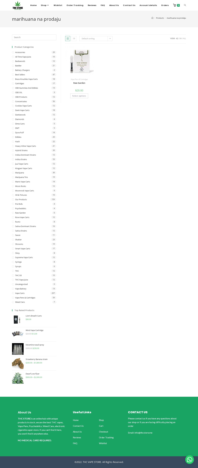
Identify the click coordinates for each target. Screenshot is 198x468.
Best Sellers (20, 74)
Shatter (18, 239)
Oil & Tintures (21, 195)
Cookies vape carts (23, 105)
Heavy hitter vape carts (25, 146)
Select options (79, 96)
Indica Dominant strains (25, 155)
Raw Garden (79, 83)
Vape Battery (20, 288)
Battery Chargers (22, 70)
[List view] (74, 38)
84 (181, 38)
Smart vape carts (22, 248)
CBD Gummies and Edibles (26, 88)
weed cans (20, 302)
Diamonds (19, 119)
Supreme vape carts (24, 257)
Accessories (20, 52)
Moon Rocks (20, 186)
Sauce (17, 235)
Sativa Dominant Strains (25, 226)
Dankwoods (20, 114)
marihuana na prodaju (176, 18)
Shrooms (19, 244)
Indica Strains (21, 159)
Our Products (21, 199)
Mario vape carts (22, 181)
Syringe (18, 262)
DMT (17, 128)
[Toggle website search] (185, 5)
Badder (18, 65)
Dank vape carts (22, 110)
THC (17, 271)
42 (177, 38)
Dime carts (20, 123)
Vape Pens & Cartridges (79, 79)
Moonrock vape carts (24, 190)
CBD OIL (18, 92)
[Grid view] (67, 38)
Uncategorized (21, 284)
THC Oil (18, 275)
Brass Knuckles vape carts (26, 79)
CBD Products (21, 97)
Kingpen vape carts (23, 168)
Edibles (18, 137)
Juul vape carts (21, 164)
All (184, 38)
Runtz (17, 221)
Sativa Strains (21, 230)
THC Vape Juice (21, 279)
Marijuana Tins (21, 177)
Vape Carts (19, 293)
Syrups (18, 266)
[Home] (152, 18)
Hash (17, 141)
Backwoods (20, 61)
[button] (189, 459)
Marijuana (19, 172)
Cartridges (19, 83)
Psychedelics (20, 208)
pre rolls (19, 204)
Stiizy (17, 253)
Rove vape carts (22, 217)
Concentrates (21, 101)
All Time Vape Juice (23, 56)
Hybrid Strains (21, 150)
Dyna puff (19, 132)
